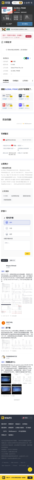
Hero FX (23, 462)
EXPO (5, 431)
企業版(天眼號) (19, 427)
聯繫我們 (11, 424)
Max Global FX (6, 465)
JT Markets (5, 462)
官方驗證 (28, 427)
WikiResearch (13, 431)
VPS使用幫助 (22, 431)
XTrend (15, 465)
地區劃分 (11, 435)
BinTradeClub (23, 465)
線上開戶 (9, 24)
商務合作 (4, 435)
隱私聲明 (4, 427)
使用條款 (24, 424)
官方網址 (25, 24)
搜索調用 (11, 427)
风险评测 (28, 36)
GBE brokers (14, 462)
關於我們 (4, 424)
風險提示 (17, 424)
